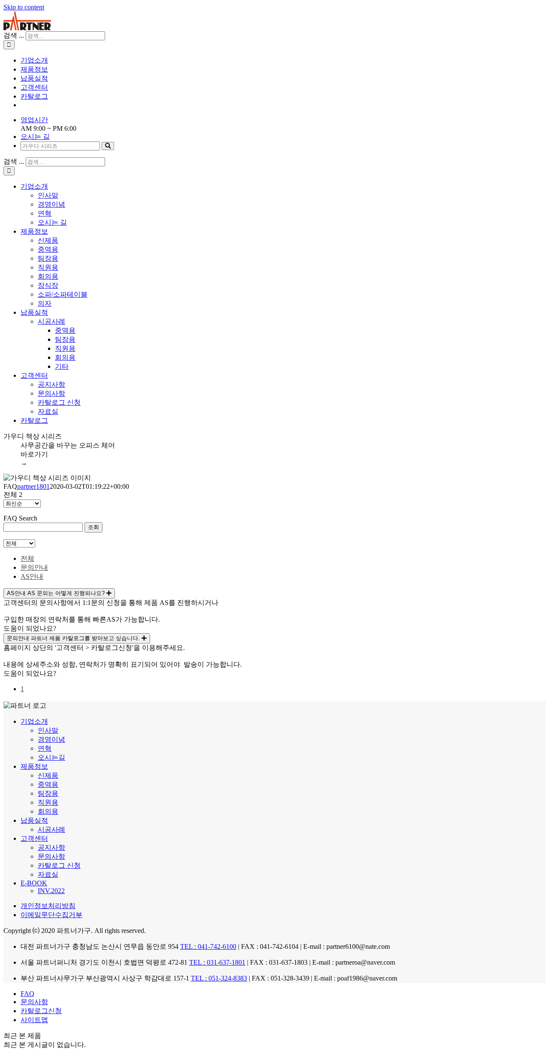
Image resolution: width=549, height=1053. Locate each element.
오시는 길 (35, 136)
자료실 (48, 411)
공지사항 (51, 384)
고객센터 (34, 375)
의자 (44, 303)
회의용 (48, 276)
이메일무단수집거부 (51, 914)
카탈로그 (34, 420)
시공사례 (51, 321)
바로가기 (34, 458)
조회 (93, 527)
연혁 (44, 213)
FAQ (27, 993)
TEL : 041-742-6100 (208, 946)
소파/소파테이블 (62, 294)
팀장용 (48, 258)
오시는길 (51, 757)
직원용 (48, 267)
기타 (62, 366)
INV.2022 (51, 890)
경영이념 (51, 204)
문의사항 (51, 393)
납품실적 (34, 312)
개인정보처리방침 (48, 905)
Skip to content (23, 7)
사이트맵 (34, 1019)
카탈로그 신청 (59, 402)
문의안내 (34, 567)
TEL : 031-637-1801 (217, 962)
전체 (27, 558)
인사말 (48, 195)
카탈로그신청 (41, 1010)
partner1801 (33, 486)
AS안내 (32, 576)
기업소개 (34, 186)
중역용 (48, 249)
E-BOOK (34, 883)
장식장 (48, 285)
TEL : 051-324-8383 (219, 978)
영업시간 (34, 119)
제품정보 (34, 231)
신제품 (48, 240)
